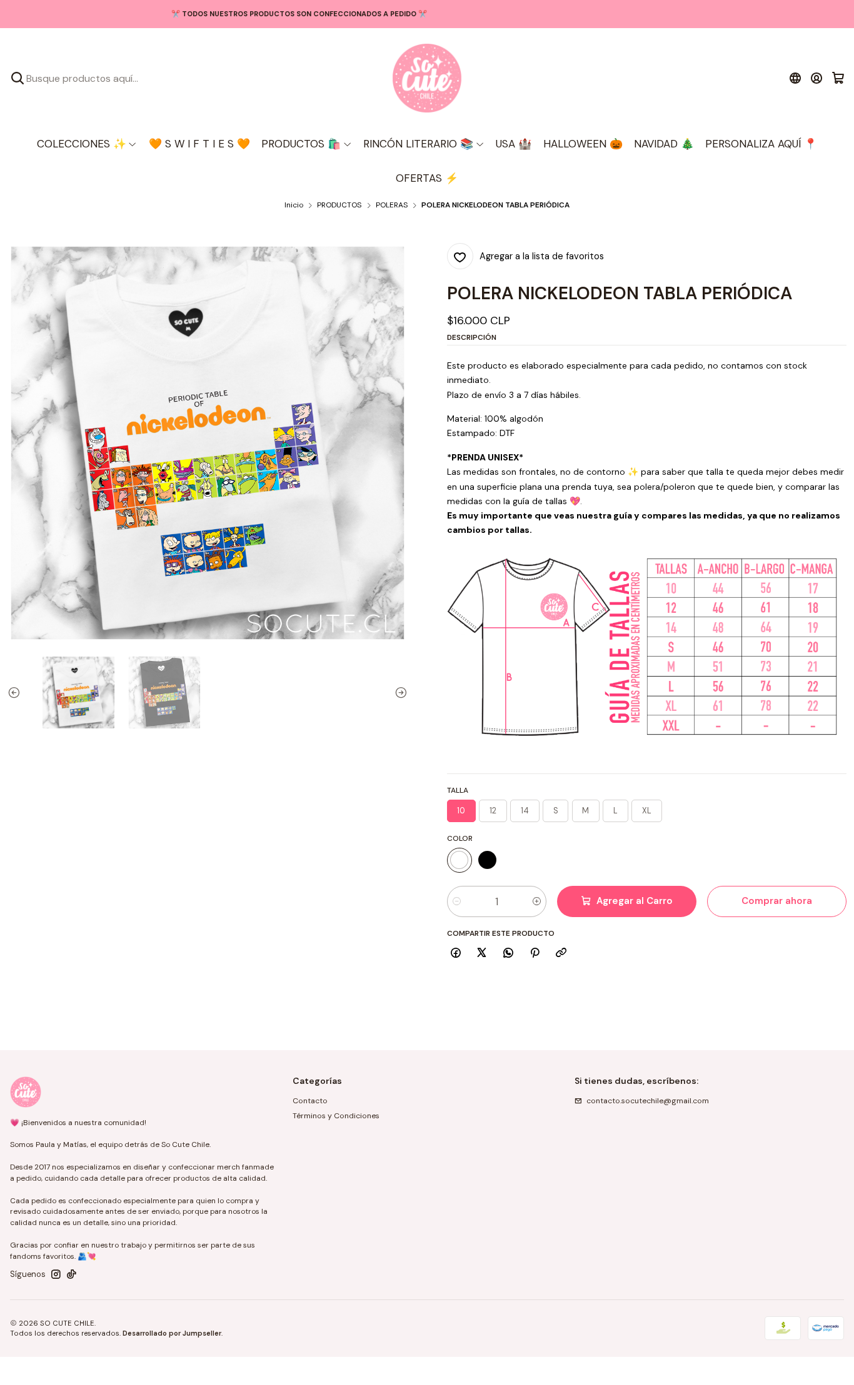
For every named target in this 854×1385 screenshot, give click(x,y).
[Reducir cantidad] (457, 901)
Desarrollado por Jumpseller (172, 1333)
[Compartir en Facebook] (456, 953)
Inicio (293, 205)
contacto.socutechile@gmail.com (647, 1101)
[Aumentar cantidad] (537, 901)
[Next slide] (398, 692)
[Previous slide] (17, 692)
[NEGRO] (487, 860)
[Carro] (838, 78)
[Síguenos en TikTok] (71, 1274)
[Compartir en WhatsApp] (509, 953)
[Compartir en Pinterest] (534, 953)
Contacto (310, 1101)
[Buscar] (17, 78)
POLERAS (392, 205)
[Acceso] (817, 78)
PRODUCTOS (339, 205)
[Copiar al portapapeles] (561, 953)
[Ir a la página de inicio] (427, 78)
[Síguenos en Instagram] (56, 1274)
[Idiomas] (795, 78)
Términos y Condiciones (336, 1116)
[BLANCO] (459, 860)
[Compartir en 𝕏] (482, 953)
